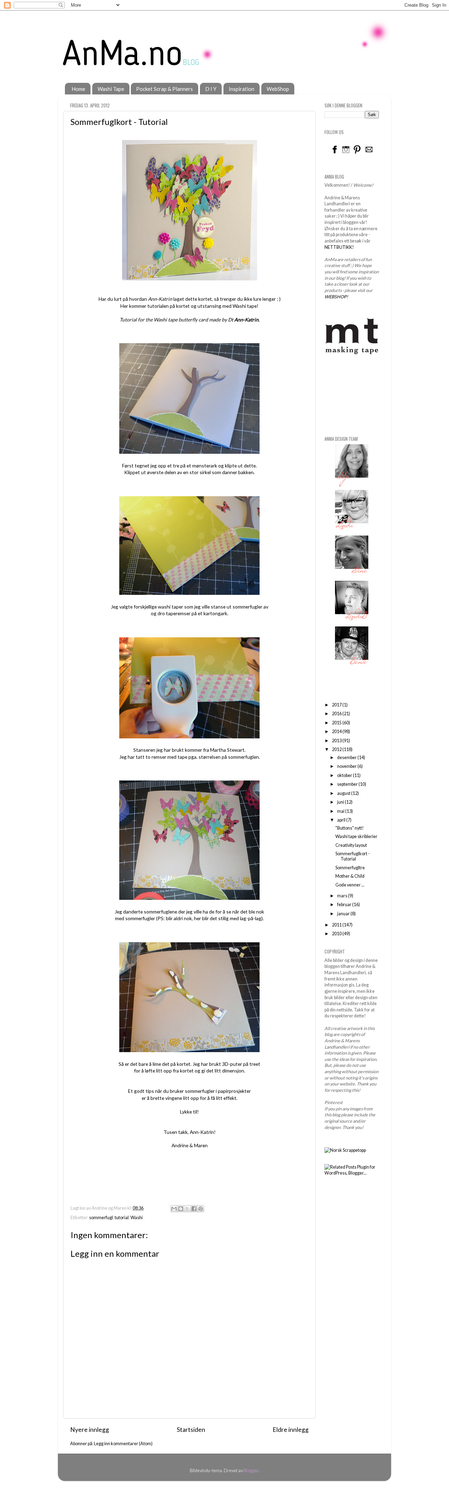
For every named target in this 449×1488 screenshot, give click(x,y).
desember (347, 757)
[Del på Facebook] (193, 1208)
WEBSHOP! (336, 296)
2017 (337, 705)
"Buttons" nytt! (349, 828)
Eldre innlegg (291, 1429)
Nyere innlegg (89, 1429)
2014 (337, 731)
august (344, 793)
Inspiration (241, 89)
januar (343, 913)
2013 (337, 740)
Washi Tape (111, 89)
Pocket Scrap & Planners (164, 89)
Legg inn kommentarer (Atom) (123, 1443)
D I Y (210, 89)
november (347, 766)
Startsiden (191, 1429)
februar (344, 904)
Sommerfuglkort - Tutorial (352, 856)
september (347, 784)
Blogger (251, 1470)
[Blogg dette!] (180, 1208)
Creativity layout (351, 845)
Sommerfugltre (350, 867)
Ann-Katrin (160, 299)
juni (341, 802)
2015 (337, 722)
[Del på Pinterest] (200, 1208)
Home (78, 89)
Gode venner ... (349, 885)
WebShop (278, 89)
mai (341, 811)
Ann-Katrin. (247, 320)
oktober (345, 775)
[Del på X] (187, 1208)
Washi (136, 1217)
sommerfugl (101, 1217)
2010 (337, 933)
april (341, 820)
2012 (337, 749)
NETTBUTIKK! (339, 247)
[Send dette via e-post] (173, 1208)
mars (342, 895)
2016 (337, 713)
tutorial (122, 1217)
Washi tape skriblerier (356, 836)
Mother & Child (349, 876)
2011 (337, 925)
